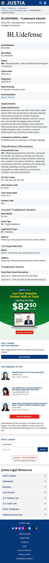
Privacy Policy (24, 554)
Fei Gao (4, 216)
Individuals (8, 481)
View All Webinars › (24, 416)
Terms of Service (24, 550)
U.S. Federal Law (11, 498)
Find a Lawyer (8, 439)
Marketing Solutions (12, 514)
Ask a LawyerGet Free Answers (10, 344)
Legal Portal (24, 538)
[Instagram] (23, 528)
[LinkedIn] (13, 528)
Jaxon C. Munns (7, 97)
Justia (3, 8)
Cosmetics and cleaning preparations (14, 10)
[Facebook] (19, 528)
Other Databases (11, 509)
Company (24, 542)
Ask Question (24, 357)
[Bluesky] (29, 528)
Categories (22, 8)
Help (24, 546)
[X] (32, 528)
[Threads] (26, 528)
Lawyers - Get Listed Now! (24, 457)
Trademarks (12, 8)
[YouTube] (16, 528)
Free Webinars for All (11, 367)
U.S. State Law (10, 503)
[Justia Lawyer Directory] (36, 528)
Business (7, 487)
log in (9, 239)
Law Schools (9, 492)
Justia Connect (24, 534)
